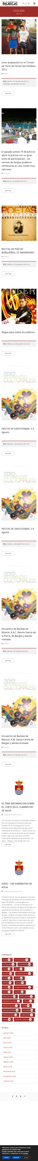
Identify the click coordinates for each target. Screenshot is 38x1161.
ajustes (25, 1153)
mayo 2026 (7, 1047)
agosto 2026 (8, 1033)
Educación (7, 973)
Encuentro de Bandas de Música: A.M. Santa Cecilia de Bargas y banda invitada (18, 739)
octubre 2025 (8, 1081)
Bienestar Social (25, 964)
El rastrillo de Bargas (23, 973)
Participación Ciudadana (11, 1001)
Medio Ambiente (9, 996)
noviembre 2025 (9, 1076)
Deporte (18, 969)
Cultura (7, 969)
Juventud (19, 992)
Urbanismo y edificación (23, 1019)
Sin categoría (28, 1010)
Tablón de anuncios (10, 1015)
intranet (6, 992)
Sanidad (25, 1005)
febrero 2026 (8, 1062)
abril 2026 (7, 1052)
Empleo (6, 978)
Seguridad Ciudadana (10, 1010)
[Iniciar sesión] (29, 3)
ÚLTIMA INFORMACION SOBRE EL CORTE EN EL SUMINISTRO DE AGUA (18, 807)
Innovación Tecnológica (22, 987)
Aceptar (6, 1157)
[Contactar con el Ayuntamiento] (26, 3)
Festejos (18, 978)
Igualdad (20, 983)
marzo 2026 (8, 1057)
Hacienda (7, 983)
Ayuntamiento (8, 964)
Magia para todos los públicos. (18, 332)
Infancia (6, 987)
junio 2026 (7, 1043)
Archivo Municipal (21, 960)
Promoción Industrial (10, 1005)
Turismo (6, 1019)
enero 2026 (7, 1067)
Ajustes (26, 1157)
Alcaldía (6, 960)
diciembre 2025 (9, 1071)
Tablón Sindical (26, 1015)
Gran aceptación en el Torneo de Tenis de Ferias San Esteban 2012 (19, 66)
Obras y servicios (26, 996)
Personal (27, 1001)
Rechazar (16, 1157)
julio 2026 (7, 1038)
